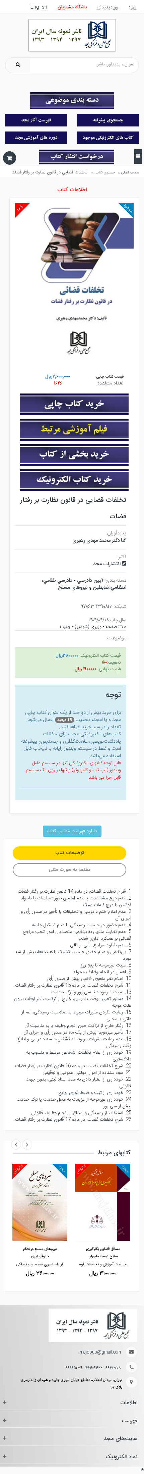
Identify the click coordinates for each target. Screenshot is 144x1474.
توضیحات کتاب (69, 853)
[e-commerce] (72, 36)
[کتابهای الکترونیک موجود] (108, 137)
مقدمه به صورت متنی (69, 870)
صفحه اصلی (130, 173)
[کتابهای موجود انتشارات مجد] (36, 120)
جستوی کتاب (105, 173)
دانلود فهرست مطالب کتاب (72, 831)
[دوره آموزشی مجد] (36, 137)
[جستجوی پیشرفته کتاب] (108, 120)
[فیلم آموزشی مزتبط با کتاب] (74, 431)
